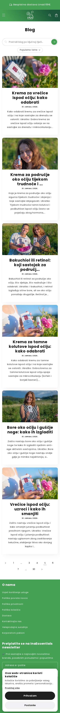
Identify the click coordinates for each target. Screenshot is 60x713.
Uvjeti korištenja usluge (15, 592)
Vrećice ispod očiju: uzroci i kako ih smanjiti (30, 509)
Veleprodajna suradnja (15, 627)
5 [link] (45, 562)
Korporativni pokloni (13, 632)
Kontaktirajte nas (12, 621)
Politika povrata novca (15, 598)
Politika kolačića (11, 609)
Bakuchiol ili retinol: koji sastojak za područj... (30, 265)
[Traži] (54, 42)
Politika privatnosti (12, 604)
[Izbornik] (3, 15)
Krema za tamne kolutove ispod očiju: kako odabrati (30, 346)
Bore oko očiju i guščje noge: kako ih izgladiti (30, 429)
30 (34, 569)
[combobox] (29, 42)
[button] (50, 15)
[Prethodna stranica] (5, 563)
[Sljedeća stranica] (42, 569)
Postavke (30, 705)
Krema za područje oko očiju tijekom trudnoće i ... (30, 179)
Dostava (7, 615)
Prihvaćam (30, 695)
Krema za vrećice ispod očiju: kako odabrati (30, 98)
